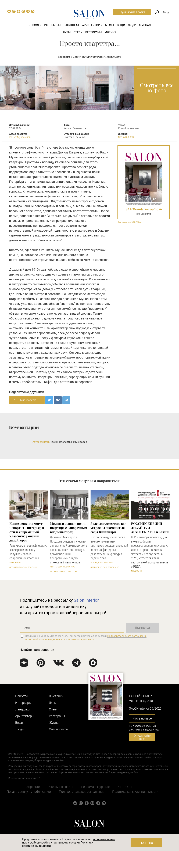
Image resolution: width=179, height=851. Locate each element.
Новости (34, 25)
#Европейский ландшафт (105, 567)
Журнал (145, 25)
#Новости (136, 571)
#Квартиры (69, 567)
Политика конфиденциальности (135, 791)
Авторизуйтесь (41, 441)
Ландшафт (71, 25)
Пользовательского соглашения (127, 636)
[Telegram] (66, 400)
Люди (132, 25)
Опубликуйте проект (132, 12)
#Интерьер (15, 563)
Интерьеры (52, 25)
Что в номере (142, 718)
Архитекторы (92, 25)
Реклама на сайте (60, 787)
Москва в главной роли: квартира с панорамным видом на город (68, 527)
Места (109, 25)
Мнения (110, 32)
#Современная (58, 572)
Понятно (146, 843)
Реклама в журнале (95, 787)
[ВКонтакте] (58, 400)
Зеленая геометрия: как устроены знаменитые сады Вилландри (108, 527)
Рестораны (93, 32)
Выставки (56, 696)
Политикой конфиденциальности (45, 639)
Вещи (121, 25)
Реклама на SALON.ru (129, 222)
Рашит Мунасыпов (20, 137)
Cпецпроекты (59, 729)
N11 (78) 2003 (126, 137)
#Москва (72, 572)
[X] (49, 400)
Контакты (125, 787)
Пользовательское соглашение (81, 791)
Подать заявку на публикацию (29, 791)
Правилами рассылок (81, 639)
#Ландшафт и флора (102, 563)
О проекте (33, 787)
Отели (78, 32)
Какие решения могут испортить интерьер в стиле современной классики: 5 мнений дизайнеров (26, 531)
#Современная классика (23, 567)
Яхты (67, 32)
